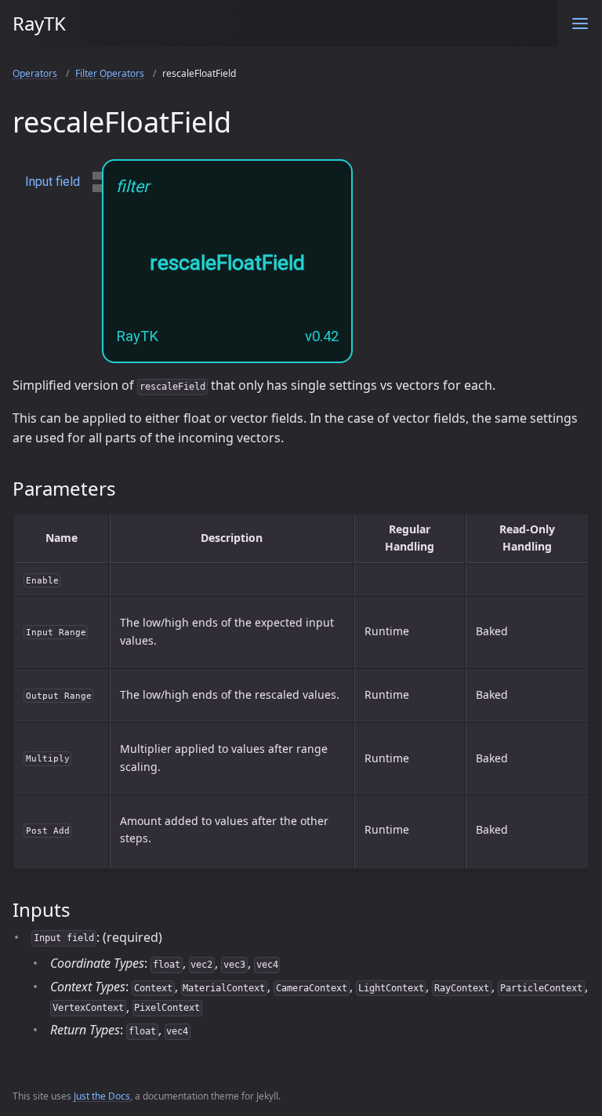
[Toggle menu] (580, 23)
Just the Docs (102, 1096)
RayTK (39, 23)
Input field (52, 181)
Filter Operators (109, 73)
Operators (35, 73)
